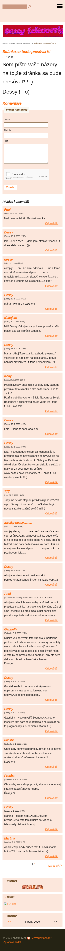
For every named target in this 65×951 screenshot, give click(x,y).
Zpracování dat (12, 942)
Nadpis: (7, 130)
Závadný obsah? (42, 938)
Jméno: (7, 119)
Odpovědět (51, 223)
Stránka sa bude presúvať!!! (20, 43)
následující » (55, 865)
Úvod (4, 43)
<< (9, 921)
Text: (6, 141)
